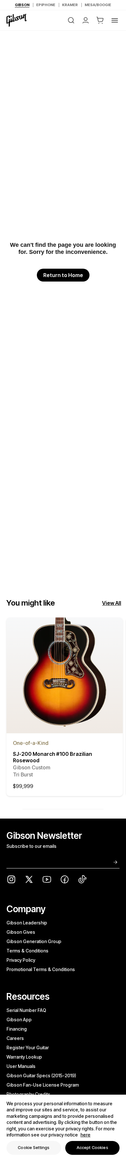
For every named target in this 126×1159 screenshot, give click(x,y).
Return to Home (63, 275)
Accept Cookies (92, 1147)
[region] (63, 1127)
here (85, 1134)
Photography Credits (28, 1094)
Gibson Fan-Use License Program (42, 1085)
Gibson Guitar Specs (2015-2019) (41, 1075)
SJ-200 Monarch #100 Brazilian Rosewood (52, 764)
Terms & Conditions (27, 950)
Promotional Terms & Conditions (40, 969)
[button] (100, 20)
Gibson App (19, 1019)
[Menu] (115, 20)
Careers (15, 1038)
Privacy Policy (20, 960)
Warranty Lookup (24, 1057)
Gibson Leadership (26, 922)
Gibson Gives (20, 932)
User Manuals (21, 1066)
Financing (16, 1029)
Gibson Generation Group (33, 941)
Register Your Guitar (27, 1047)
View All (111, 603)
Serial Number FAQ (26, 1010)
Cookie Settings (33, 1147)
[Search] (71, 20)
